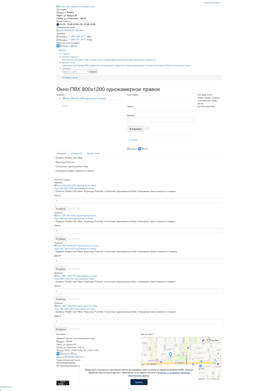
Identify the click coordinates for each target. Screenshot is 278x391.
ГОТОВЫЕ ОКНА (70, 77)
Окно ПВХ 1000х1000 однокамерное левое (74, 308)
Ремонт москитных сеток (178, 65)
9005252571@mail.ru (74, 30)
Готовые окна (95, 59)
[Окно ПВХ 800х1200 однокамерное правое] (92, 98)
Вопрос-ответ (93, 153)
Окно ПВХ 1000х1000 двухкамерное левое (74, 278)
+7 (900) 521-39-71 (77, 39)
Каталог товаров (70, 56)
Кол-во (130, 115)
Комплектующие (125, 59)
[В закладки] (63, 105)
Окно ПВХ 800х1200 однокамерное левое (74, 188)
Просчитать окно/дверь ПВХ (75, 59)
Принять (139, 382)
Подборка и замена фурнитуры (129, 65)
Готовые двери (110, 59)
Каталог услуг (68, 62)
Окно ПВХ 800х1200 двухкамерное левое (74, 218)
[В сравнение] (66, 105)
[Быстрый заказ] (147, 128)
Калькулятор (6, 386)
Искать (93, 71)
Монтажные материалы (144, 59)
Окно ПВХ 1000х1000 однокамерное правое (75, 248)
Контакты (66, 68)
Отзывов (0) (76, 153)
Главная (66, 53)
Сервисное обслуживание (101, 65)
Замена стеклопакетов (155, 65)
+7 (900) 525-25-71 (77, 36)
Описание (61, 153)
